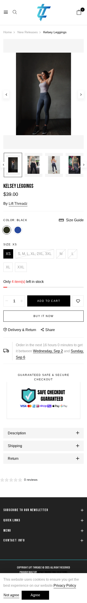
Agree (35, 595)
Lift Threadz (18, 203)
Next (84, 165)
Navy (17, 230)
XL (8, 267)
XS (8, 254)
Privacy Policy (65, 585)
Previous (3, 165)
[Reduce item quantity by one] (7, 301)
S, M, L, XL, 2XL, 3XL (35, 254)
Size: (10, 244)
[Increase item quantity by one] (22, 301)
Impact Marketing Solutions (52, 572)
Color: (15, 220)
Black (6, 230)
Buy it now (43, 316)
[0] (79, 13)
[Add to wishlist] (78, 301)
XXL (20, 267)
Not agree (11, 595)
